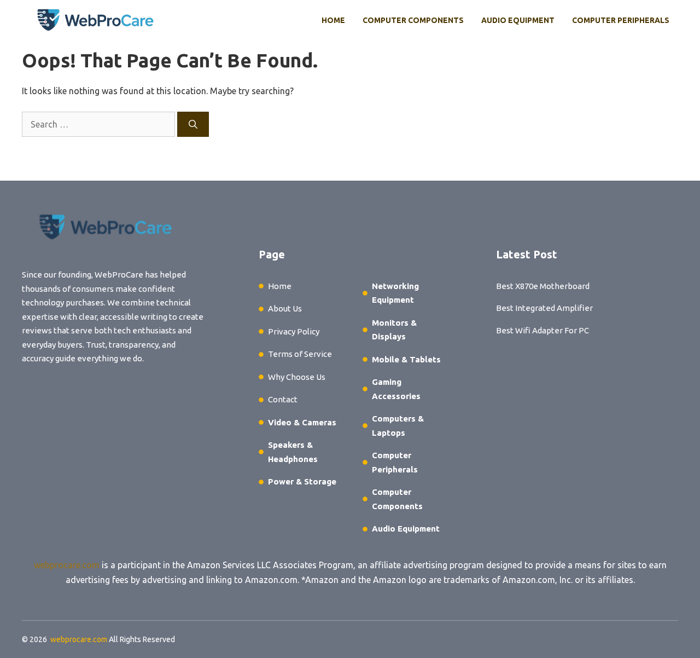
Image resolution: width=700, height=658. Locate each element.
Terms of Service (300, 354)
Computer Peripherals (620, 20)
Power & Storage (302, 481)
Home (333, 20)
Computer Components (413, 20)
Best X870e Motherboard (543, 286)
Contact (283, 399)
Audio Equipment (518, 20)
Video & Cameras (302, 422)
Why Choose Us (296, 377)
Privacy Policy (293, 331)
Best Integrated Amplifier (544, 308)
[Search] (193, 124)
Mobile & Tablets (406, 359)
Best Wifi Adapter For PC (542, 330)
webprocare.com (67, 565)
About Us (285, 308)
